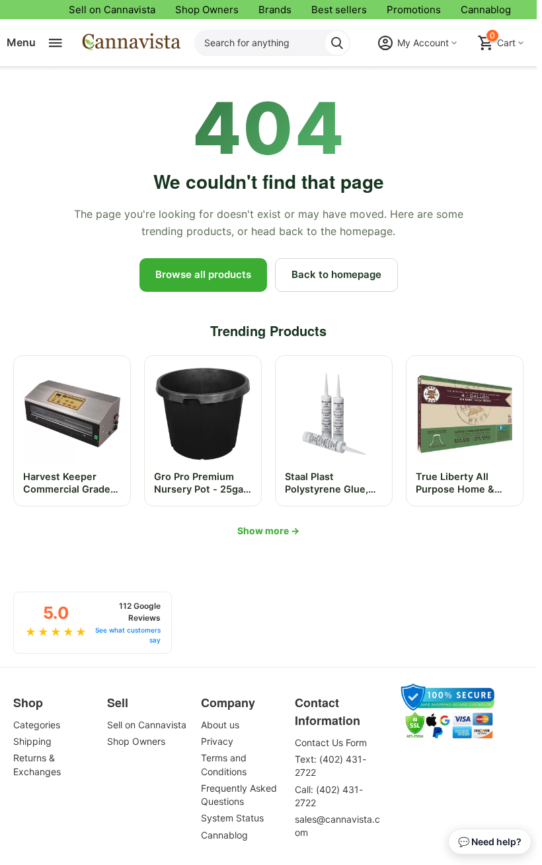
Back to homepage (336, 274)
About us (220, 724)
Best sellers (339, 9)
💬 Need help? (490, 841)
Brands (274, 9)
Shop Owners (207, 9)
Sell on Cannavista (112, 9)
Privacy (217, 741)
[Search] (337, 43)
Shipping (32, 741)
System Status (232, 817)
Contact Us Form (331, 742)
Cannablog (486, 9)
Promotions (414, 9)
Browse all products (203, 274)
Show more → (268, 530)
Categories (36, 724)
